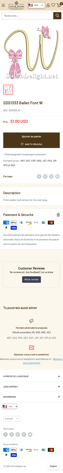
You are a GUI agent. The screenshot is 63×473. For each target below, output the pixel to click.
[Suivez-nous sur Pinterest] (24, 434)
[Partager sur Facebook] (39, 176)
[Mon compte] (48, 5)
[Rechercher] (57, 15)
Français (9, 418)
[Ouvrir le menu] (3, 5)
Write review (31, 279)
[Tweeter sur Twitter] (51, 176)
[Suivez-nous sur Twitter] (11, 434)
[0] (59, 5)
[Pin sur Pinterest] (45, 176)
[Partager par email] (57, 176)
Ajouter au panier (31, 136)
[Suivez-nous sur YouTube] (30, 434)
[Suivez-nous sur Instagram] (18, 434)
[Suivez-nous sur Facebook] (5, 434)
